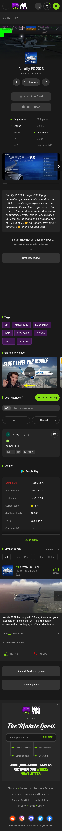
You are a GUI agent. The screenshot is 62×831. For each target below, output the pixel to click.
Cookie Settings (42, 800)
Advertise (16, 794)
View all (50, 548)
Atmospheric (21, 325)
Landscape (42, 132)
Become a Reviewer (44, 788)
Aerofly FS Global (28, 567)
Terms (32, 805)
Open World (23, 333)
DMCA (41, 805)
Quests (8, 341)
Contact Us (25, 788)
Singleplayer (20, 119)
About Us (12, 788)
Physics (41, 333)
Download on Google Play (37, 794)
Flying (24, 73)
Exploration (41, 325)
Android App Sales (21, 800)
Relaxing (24, 341)
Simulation (35, 73)
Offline (17, 125)
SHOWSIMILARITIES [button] (12, 633)
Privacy (22, 805)
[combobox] (15, 420)
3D (6, 325)
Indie (7, 333)
